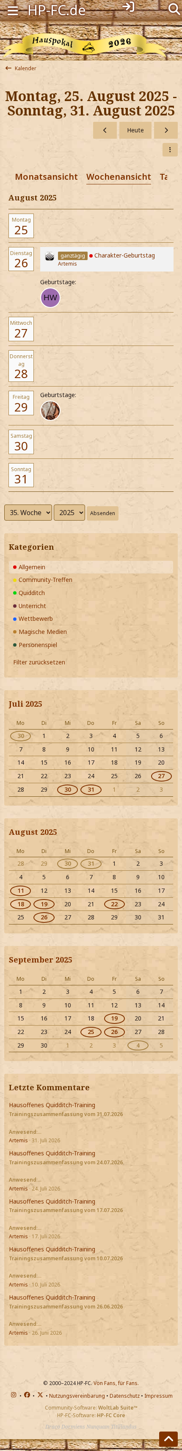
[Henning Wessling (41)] (50, 298)
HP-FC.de (57, 10)
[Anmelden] (128, 7)
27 (21, 333)
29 (21, 407)
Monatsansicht (46, 176)
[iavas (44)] (50, 410)
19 (44, 904)
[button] (170, 149)
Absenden (102, 513)
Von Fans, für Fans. (116, 1383)
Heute (135, 130)
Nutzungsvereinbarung (77, 1395)
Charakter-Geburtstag (124, 255)
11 (20, 890)
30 (21, 446)
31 (21, 479)
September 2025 (40, 960)
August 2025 (33, 832)
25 (21, 230)
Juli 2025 (25, 704)
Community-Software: (91, 1407)
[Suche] (174, 8)
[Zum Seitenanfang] (168, 1439)
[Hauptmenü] (12, 10)
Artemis (67, 263)
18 (20, 904)
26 (21, 263)
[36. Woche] (166, 130)
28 (21, 373)
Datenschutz (125, 1395)
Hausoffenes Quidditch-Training (52, 1105)
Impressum (158, 1395)
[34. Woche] (105, 130)
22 (114, 904)
